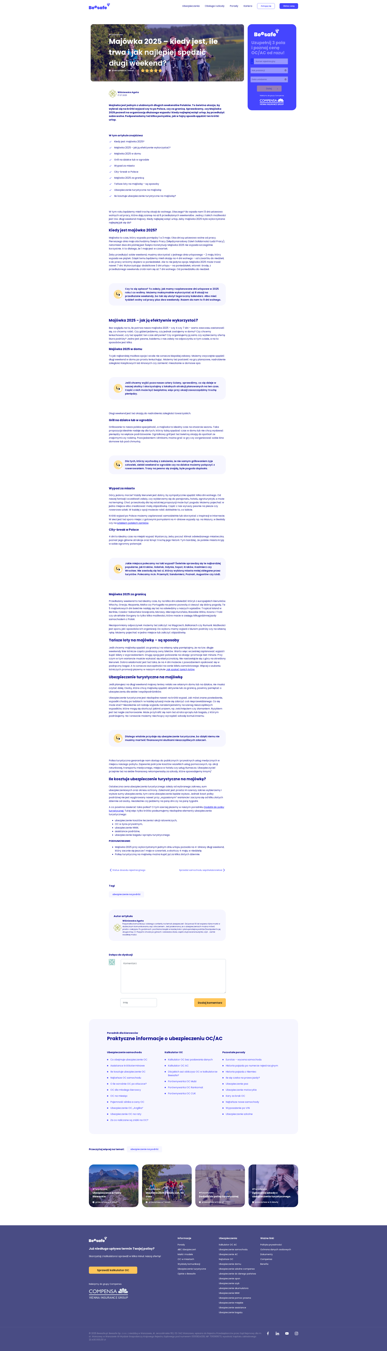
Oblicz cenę (288, 6)
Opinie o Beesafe (187, 1273)
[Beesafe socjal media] (268, 1334)
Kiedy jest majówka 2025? (129, 141)
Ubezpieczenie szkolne (239, 1114)
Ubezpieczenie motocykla (241, 1090)
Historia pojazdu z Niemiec (241, 1071)
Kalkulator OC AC (178, 1065)
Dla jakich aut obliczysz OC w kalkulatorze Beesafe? (192, 1073)
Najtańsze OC (226, 1259)
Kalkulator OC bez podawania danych (190, 1059)
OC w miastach (186, 1259)
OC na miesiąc (119, 1096)
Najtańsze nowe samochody (242, 1102)
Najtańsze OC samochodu (125, 1077)
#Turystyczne (116, 34)
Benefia (264, 1264)
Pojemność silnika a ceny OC (127, 1102)
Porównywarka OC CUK (182, 1093)
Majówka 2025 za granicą (129, 178)
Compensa (266, 1259)
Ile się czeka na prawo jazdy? (243, 1077)
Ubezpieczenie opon (229, 1278)
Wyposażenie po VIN (238, 1108)
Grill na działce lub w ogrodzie (131, 159)
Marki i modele (185, 1254)
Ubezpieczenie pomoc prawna (235, 1297)
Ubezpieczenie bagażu (230, 1312)
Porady (234, 6)
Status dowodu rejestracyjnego (128, 870)
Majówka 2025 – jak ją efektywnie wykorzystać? (142, 147)
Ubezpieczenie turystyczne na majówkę (137, 190)
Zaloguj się (266, 6)
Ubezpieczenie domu (230, 1264)
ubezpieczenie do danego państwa (237, 1273)
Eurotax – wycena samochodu (244, 1059)
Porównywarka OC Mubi (182, 1081)
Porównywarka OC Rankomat (185, 1087)
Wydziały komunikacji (189, 1264)
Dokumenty (266, 1254)
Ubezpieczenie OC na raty (125, 1114)
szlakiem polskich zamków (132, 523)
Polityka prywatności (271, 1244)
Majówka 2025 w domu (127, 153)
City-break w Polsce (126, 172)
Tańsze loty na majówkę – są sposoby (136, 184)
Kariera (248, 6)
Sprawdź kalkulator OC (113, 1270)
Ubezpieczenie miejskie (231, 1302)
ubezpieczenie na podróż (126, 894)
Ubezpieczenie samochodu (233, 1249)
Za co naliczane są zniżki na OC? (129, 1120)
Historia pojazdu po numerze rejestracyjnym (252, 1065)
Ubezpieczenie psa (237, 1084)
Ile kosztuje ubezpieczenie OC (127, 1071)
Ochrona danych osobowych (275, 1249)
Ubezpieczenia (191, 6)
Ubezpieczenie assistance (232, 1307)
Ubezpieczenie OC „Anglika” (126, 1108)
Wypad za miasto (124, 165)
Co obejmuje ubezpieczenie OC (128, 1059)
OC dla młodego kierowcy (125, 1090)
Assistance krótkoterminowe (127, 1065)
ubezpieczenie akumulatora (233, 1288)
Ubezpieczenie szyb (229, 1283)
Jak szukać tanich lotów (180, 669)
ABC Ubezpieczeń (187, 1249)
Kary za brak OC (235, 1096)
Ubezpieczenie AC (228, 1254)
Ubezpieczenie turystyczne (192, 1268)
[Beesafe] (99, 6)
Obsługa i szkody (214, 6)
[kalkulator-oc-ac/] (272, 67)
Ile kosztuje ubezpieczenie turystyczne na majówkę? (145, 196)
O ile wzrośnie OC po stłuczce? (128, 1084)
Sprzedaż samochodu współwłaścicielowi (200, 870)
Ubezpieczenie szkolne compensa (237, 1268)
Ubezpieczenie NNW (229, 1293)
